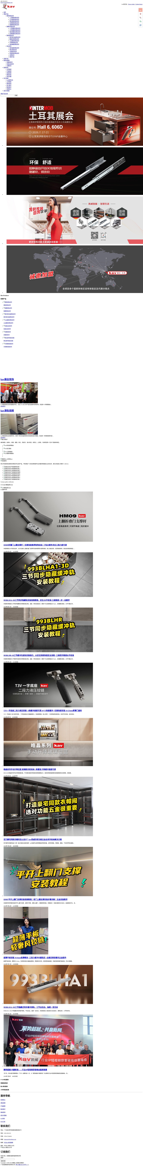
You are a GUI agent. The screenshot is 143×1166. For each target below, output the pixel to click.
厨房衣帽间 (7, 60)
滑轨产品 (6, 14)
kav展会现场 (7, 379)
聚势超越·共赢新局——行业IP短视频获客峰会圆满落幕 (25, 1070)
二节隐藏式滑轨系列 (15, 28)
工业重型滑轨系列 (14, 40)
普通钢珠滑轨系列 (14, 24)
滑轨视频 (3, 1103)
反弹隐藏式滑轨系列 (15, 33)
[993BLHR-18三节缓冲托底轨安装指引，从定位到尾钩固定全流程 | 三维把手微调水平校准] (48, 651)
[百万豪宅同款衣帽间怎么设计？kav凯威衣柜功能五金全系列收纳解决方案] (48, 835)
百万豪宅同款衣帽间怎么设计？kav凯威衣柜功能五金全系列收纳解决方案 (33, 839)
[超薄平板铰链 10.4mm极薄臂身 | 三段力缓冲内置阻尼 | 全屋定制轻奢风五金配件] (26, 954)
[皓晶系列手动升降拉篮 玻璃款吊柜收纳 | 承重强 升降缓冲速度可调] (48, 765)
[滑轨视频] (19, 434)
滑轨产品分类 (4, 93)
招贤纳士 (9, 89)
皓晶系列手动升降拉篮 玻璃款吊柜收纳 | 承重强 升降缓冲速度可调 (30, 769)
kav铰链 (3, 1118)
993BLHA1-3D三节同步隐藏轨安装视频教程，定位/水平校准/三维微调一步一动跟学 (37, 600)
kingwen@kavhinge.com (6, 2)
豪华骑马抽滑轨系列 (15, 37)
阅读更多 (3, 406)
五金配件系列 (13, 51)
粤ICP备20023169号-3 (21, 1164)
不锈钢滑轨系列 (14, 42)
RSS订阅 (3, 1121)
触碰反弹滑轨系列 (14, 39)
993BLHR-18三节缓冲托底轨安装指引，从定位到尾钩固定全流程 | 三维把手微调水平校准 (39, 655)
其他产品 (12, 56)
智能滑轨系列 (10, 35)
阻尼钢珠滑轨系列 (14, 21)
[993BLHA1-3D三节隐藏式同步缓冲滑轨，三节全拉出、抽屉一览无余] (48, 1003)
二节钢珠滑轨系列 (14, 17)
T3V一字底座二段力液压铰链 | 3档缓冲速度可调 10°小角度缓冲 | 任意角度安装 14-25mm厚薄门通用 (43, 711)
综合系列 (9, 46)
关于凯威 (6, 78)
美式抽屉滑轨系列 (14, 48)
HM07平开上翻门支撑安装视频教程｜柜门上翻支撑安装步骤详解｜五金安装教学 (35, 899)
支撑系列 (12, 55)
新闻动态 (6, 67)
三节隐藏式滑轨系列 (15, 30)
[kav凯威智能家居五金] (8, 9)
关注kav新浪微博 (8, 1142)
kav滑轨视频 (7, 410)
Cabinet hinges (138, 4)
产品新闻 (9, 71)
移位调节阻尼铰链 (8, 340)
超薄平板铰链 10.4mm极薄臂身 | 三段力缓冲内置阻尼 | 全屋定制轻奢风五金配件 (35, 958)
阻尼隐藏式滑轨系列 (15, 31)
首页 (5, 12)
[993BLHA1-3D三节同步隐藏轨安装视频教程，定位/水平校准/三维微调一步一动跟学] (48, 596)
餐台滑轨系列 (13, 49)
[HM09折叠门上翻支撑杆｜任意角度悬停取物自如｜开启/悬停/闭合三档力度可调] (48, 541)
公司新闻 (9, 69)
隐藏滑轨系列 (7, 311)
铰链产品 (6, 58)
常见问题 (9, 76)
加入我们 (9, 85)
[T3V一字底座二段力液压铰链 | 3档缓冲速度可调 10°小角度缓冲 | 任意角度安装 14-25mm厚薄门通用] (48, 707)
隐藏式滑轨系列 (11, 26)
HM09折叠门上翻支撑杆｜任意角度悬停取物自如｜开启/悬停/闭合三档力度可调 (35, 545)
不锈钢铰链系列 (8, 346)
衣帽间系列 (10, 62)
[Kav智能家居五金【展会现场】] (19, 402)
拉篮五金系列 (10, 64)
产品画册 (3, 1106)
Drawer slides (131, 4)
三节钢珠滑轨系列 (14, 19)
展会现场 (9, 83)
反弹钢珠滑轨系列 (14, 23)
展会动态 (9, 74)
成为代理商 (7, 90)
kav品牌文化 (10, 80)
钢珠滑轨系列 (10, 15)
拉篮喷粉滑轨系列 (14, 53)
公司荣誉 (9, 81)
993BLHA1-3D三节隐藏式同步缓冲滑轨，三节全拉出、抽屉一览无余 (31, 1007)
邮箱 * (2, 1157)
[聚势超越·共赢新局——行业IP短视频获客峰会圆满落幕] (48, 1066)
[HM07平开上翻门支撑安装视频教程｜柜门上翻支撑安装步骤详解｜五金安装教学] (48, 895)
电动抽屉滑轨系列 (14, 44)
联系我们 (9, 87)
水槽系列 (9, 65)
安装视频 (9, 73)
